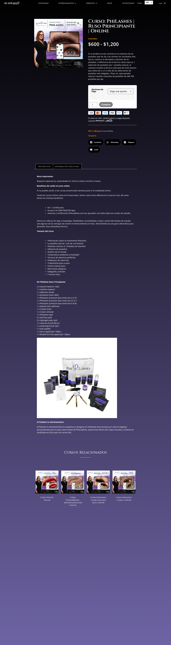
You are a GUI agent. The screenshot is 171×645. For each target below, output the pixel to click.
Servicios (90, 3)
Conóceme (43, 3)
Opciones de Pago (97, 90)
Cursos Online (108, 131)
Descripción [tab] (44, 166)
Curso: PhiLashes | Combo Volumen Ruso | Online (98, 500)
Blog (109, 3)
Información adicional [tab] (67, 166)
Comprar (106, 104)
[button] (78, 23)
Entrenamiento (66, 3)
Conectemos (128, 3)
